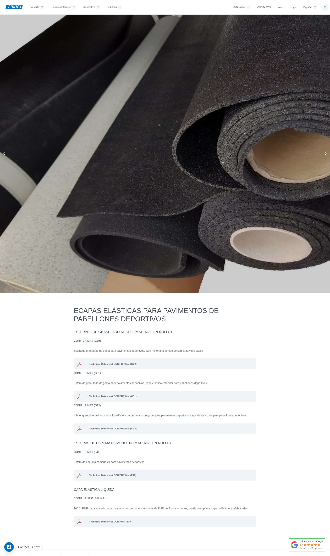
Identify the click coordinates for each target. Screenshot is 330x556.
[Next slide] (325, 153)
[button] (325, 7)
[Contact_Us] (9, 547)
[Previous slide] (4, 153)
